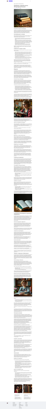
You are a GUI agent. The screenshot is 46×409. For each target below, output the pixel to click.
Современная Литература (20, 3)
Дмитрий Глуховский (16, 8)
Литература (17, 3)
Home (14, 3)
